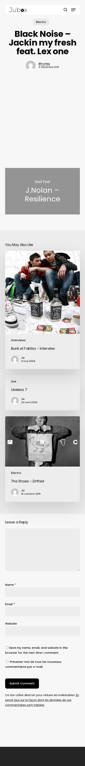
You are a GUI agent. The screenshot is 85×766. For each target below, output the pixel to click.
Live (13, 381)
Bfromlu (44, 64)
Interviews (18, 340)
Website (11, 624)
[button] (73, 10)
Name (10, 585)
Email (10, 604)
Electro (41, 22)
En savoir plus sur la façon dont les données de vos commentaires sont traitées (42, 700)
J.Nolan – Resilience (42, 191)
